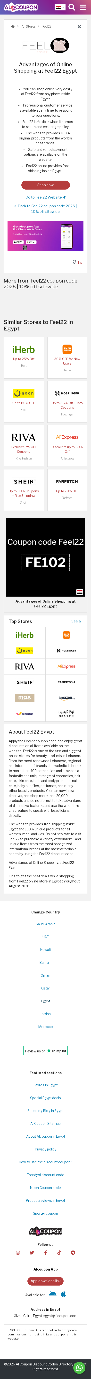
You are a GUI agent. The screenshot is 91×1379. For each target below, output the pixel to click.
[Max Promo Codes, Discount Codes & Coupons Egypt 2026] (24, 698)
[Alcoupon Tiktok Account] (59, 1252)
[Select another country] (60, 7)
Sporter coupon (45, 1213)
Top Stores (20, 621)
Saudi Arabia (45, 924)
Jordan (45, 1014)
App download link (46, 1281)
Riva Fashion (24, 458)
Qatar (45, 988)
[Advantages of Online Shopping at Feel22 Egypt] (45, 557)
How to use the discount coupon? (45, 1162)
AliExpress (67, 458)
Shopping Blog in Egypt (45, 1111)
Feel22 (46, 26)
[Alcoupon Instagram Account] (18, 1252)
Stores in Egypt (45, 1085)
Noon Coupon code (45, 1188)
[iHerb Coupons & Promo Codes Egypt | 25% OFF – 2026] (24, 349)
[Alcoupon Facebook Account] (45, 1252)
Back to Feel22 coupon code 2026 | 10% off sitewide (47, 209)
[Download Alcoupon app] (45, 236)
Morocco (45, 1027)
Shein (23, 502)
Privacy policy (45, 1149)
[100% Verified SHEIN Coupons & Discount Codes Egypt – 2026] (24, 481)
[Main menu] (83, 7)
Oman (45, 975)
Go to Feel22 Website (44, 197)
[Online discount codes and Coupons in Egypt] (13, 26)
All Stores (28, 26)
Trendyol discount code (45, 1175)
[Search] (71, 7)
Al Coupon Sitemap (45, 1124)
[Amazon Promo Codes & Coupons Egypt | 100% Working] (66, 698)
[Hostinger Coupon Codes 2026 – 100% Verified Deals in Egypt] (67, 393)
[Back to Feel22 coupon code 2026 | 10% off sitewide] (79, 27)
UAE (45, 937)
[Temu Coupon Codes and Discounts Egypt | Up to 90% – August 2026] (67, 349)
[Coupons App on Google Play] (53, 1295)
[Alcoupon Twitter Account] (31, 1252)
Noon (23, 410)
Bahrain (45, 963)
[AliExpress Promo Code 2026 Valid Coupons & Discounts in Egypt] (67, 437)
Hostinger (67, 414)
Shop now (45, 185)
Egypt (45, 1001)
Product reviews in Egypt (45, 1201)
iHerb (23, 366)
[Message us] (79, 1368)
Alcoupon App (45, 1269)
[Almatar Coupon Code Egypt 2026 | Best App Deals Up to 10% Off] (24, 713)
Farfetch (67, 498)
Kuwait (45, 950)
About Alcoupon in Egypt (45, 1136)
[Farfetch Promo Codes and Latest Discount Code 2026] (67, 481)
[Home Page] (21, 7)
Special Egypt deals (45, 1098)
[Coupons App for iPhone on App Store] (63, 1295)
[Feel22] (45, 45)
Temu (67, 370)
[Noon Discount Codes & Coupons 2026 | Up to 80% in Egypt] (24, 393)
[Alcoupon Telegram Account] (73, 1252)
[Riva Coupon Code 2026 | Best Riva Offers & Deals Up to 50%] (24, 437)
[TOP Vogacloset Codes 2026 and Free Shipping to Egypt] (66, 713)
